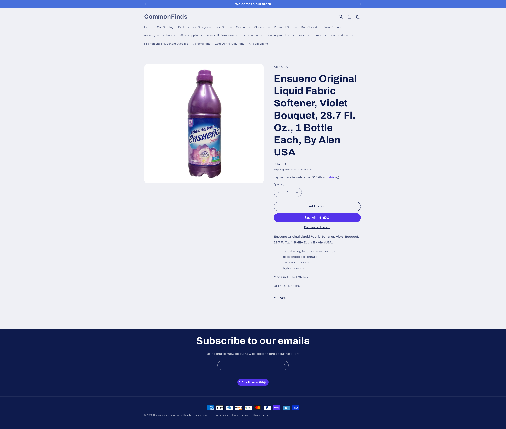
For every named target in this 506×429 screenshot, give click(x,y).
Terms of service (240, 415)
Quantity (279, 184)
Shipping (279, 169)
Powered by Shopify (180, 415)
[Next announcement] (360, 4)
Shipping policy (261, 415)
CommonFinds (161, 415)
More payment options (317, 227)
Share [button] (282, 298)
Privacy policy (220, 415)
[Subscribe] (284, 365)
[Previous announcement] (145, 4)
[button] (223, 27)
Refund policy (202, 415)
